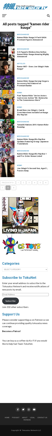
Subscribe (10, 300)
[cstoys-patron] (22, 256)
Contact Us (42, 418)
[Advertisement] (28, 369)
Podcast (15, 418)
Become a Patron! (11, 331)
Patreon (27, 420)
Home (7, 418)
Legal (32, 418)
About (24, 418)
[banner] (20, 233)
